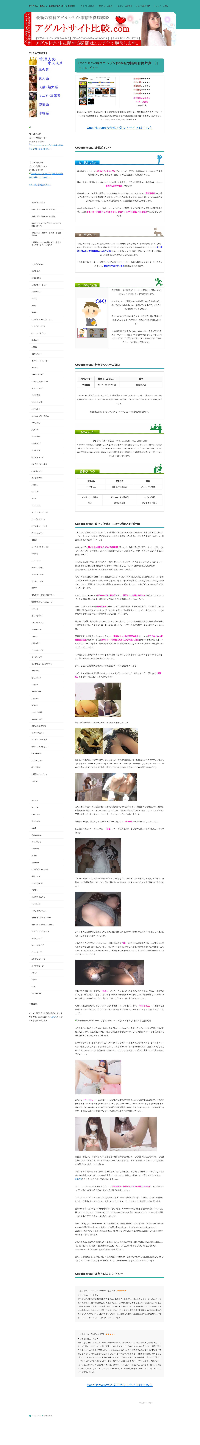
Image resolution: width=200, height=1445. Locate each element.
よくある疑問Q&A (143, 6)
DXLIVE (78, 1179)
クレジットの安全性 (124, 6)
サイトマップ (100, 1428)
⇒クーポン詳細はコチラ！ (40, 185)
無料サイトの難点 (105, 6)
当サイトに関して (88, 6)
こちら (54, 1017)
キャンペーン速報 (161, 6)
